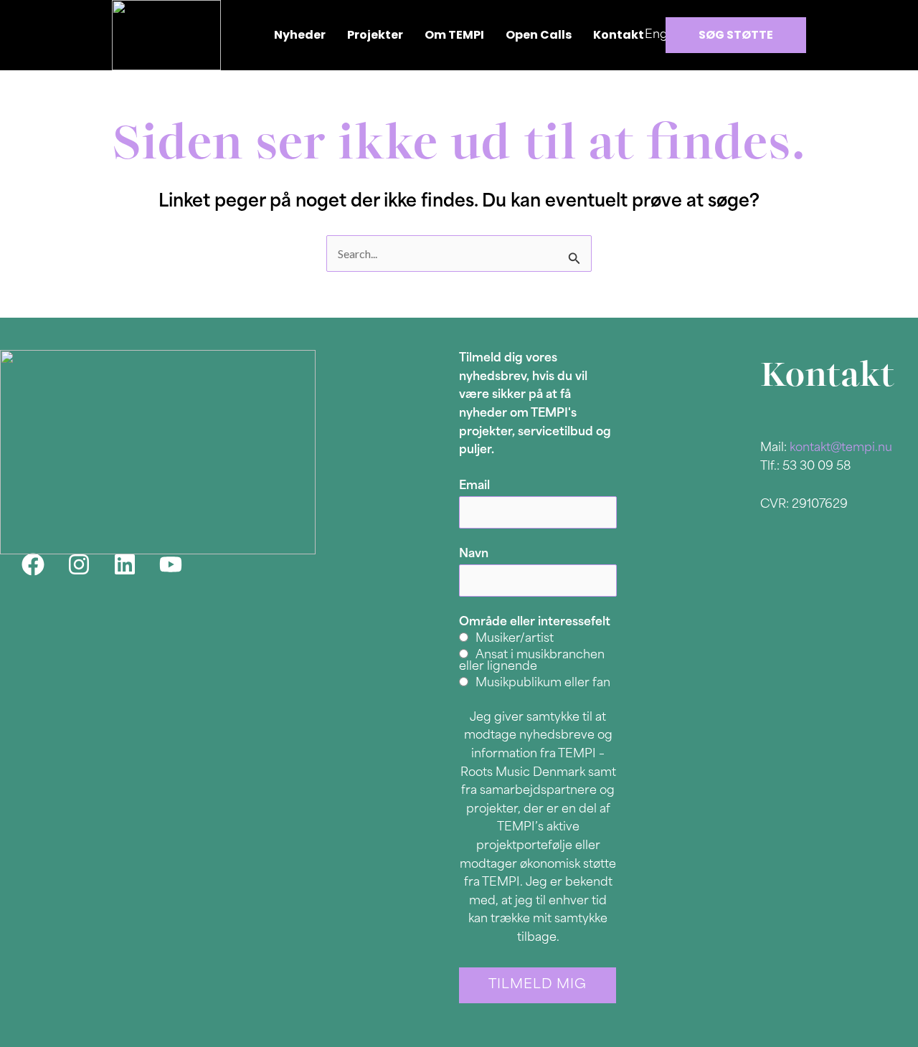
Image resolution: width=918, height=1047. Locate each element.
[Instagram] (78, 564)
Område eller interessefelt (534, 622)
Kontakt (618, 35)
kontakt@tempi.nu (841, 448)
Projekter (375, 35)
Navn (473, 554)
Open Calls (539, 35)
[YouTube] (170, 564)
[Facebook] (33, 564)
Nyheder (300, 35)
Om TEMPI (454, 35)
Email (474, 486)
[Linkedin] (124, 564)
